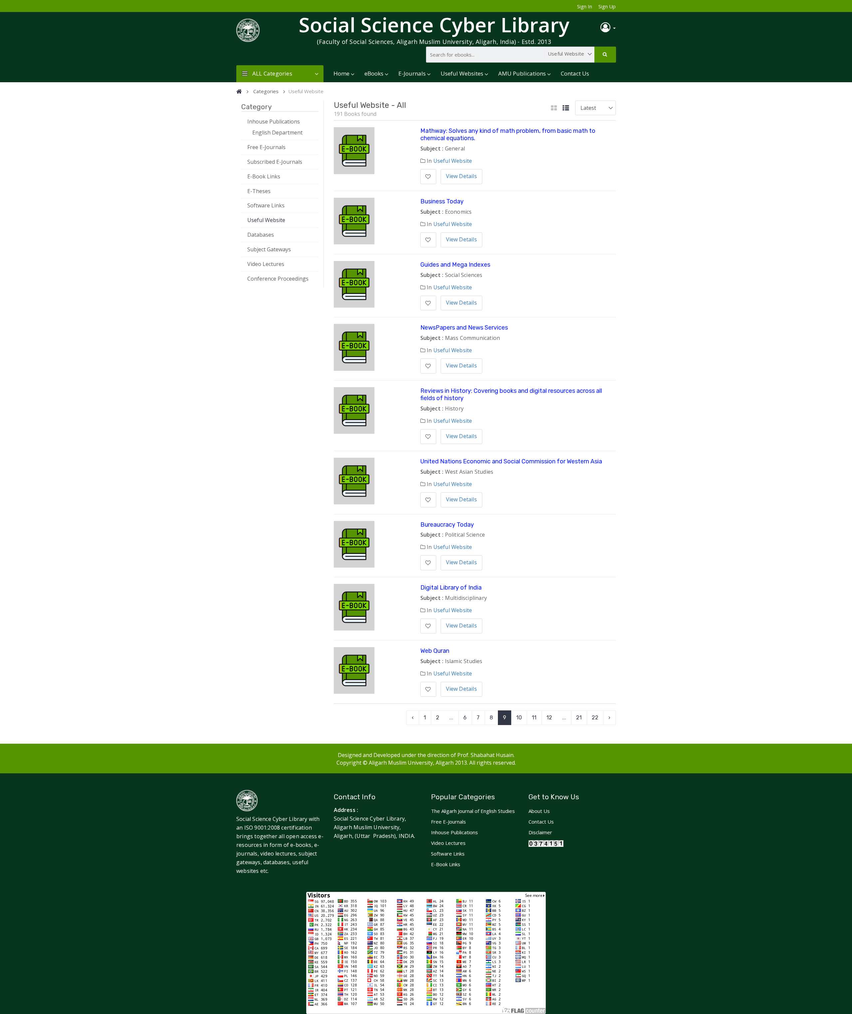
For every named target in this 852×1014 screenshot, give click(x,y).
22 (595, 717)
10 (519, 717)
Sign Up (607, 6)
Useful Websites (462, 73)
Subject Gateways (269, 249)
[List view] (566, 108)
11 (534, 717)
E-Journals (412, 73)
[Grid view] (554, 108)
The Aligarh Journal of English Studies (473, 811)
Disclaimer (540, 832)
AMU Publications (522, 73)
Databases (260, 234)
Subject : (432, 148)
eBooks (373, 73)
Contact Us (575, 73)
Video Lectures (265, 264)
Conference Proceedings (278, 278)
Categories (266, 91)
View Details (461, 176)
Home (341, 73)
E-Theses (259, 191)
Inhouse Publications (273, 121)
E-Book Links (263, 176)
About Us (539, 811)
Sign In (584, 6)
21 (579, 717)
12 (549, 717)
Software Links (266, 205)
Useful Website (266, 220)
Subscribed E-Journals (274, 161)
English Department (277, 132)
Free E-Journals (266, 147)
